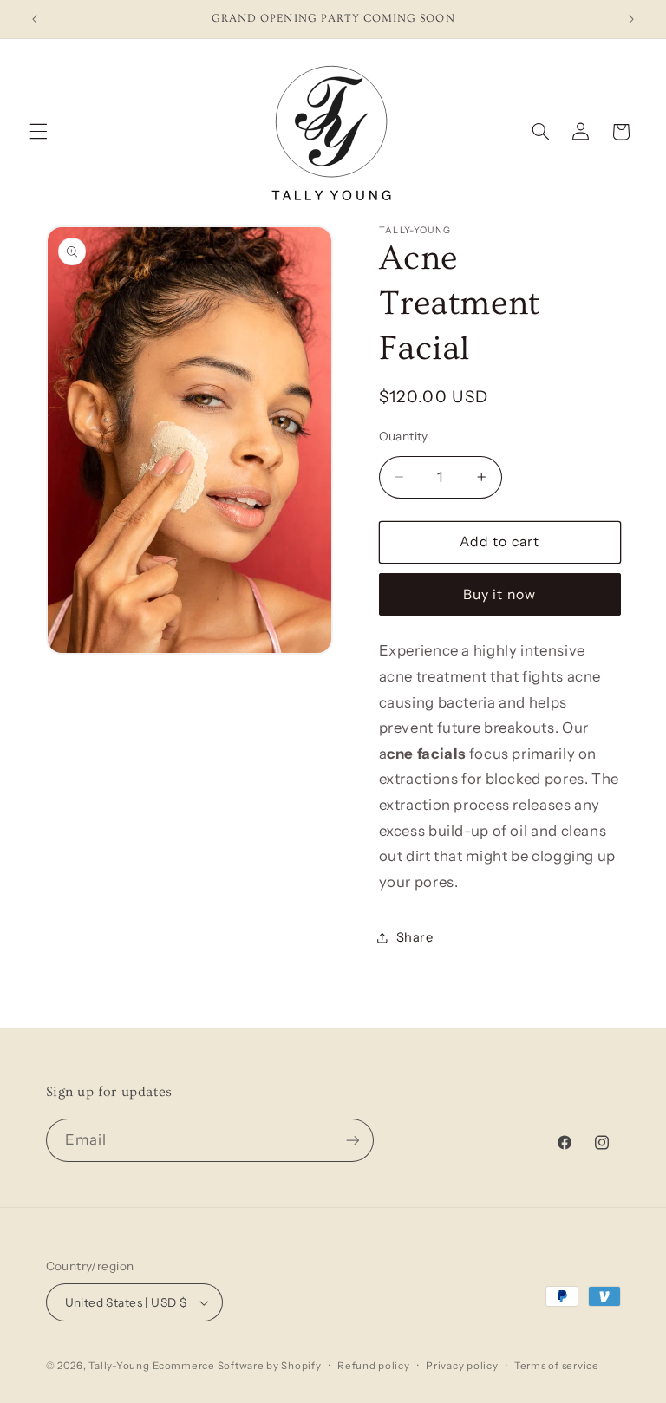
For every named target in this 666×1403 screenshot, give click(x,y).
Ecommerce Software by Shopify (237, 1366)
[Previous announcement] (35, 19)
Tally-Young (118, 1366)
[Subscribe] (352, 1140)
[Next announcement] (631, 19)
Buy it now (499, 594)
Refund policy (373, 1366)
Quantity (403, 436)
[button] (38, 132)
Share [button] (415, 937)
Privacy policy (462, 1366)
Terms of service (556, 1366)
